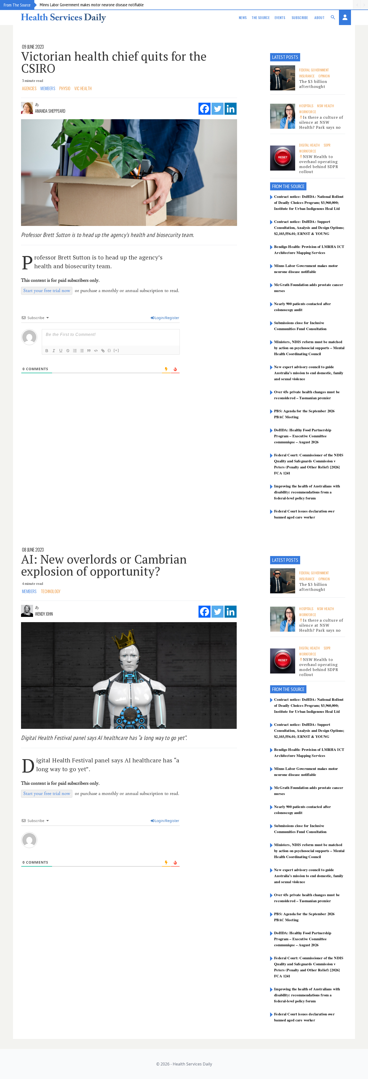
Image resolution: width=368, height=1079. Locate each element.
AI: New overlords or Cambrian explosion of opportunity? (104, 565)
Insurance (306, 75)
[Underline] (60, 351)
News (243, 17)
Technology (51, 591)
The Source (261, 17)
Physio (64, 88)
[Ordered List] (74, 351)
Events (280, 17)
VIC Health (83, 88)
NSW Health (325, 105)
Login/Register (167, 317)
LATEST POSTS (285, 57)
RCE (301, 186)
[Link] (102, 351)
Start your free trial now (46, 290)
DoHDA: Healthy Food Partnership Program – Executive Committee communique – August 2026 (302, 436)
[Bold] (46, 351)
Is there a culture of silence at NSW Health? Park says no (321, 122)
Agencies (29, 88)
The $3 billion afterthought (313, 84)
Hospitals (306, 105)
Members (48, 88)
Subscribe (300, 17)
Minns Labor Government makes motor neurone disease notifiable (92, 5)
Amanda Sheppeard (50, 111)
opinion (323, 75)
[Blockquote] (88, 351)
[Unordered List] (81, 351)
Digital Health (309, 145)
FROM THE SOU (285, 186)
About (319, 17)
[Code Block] (95, 351)
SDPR (327, 145)
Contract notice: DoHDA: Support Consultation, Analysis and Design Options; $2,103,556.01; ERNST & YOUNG (309, 227)
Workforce (307, 111)
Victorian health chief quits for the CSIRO (114, 62)
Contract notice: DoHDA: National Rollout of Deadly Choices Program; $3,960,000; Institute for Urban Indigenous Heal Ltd (308, 202)
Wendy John (44, 614)
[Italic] (53, 351)
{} (109, 350)
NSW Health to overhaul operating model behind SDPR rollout (318, 164)
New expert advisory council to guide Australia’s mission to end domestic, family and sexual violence (308, 372)
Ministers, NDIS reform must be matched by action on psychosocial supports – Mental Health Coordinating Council (309, 347)
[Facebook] (205, 109)
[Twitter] (218, 109)
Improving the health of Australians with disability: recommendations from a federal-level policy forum (307, 492)
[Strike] (67, 351)
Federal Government (314, 69)
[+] (116, 350)
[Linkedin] (231, 109)
